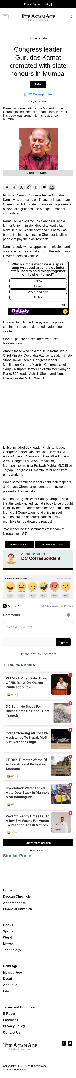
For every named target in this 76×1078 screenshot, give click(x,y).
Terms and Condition (19, 1007)
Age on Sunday (42, 4)
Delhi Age (10, 966)
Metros (8, 944)
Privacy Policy (14, 1026)
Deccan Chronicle (17, 896)
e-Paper (26, 4)
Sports (8, 931)
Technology (12, 950)
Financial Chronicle (18, 909)
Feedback (10, 1020)
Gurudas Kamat (19, 544)
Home (7, 890)
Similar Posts (17, 855)
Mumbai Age (12, 972)
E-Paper (9, 1013)
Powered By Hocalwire (15, 1069)
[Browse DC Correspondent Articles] (11, 558)
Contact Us (11, 1032)
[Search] (71, 17)
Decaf (7, 978)
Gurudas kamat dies (52, 544)
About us (10, 985)
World (7, 937)
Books (8, 925)
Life (6, 991)
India (38, 84)
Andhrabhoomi (14, 903)
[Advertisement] (38, 413)
